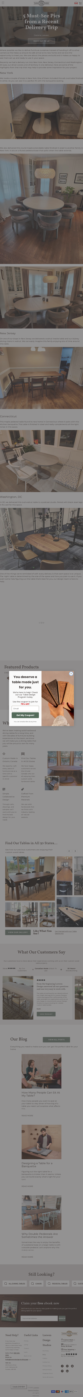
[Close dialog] (71, 674)
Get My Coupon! (25, 715)
